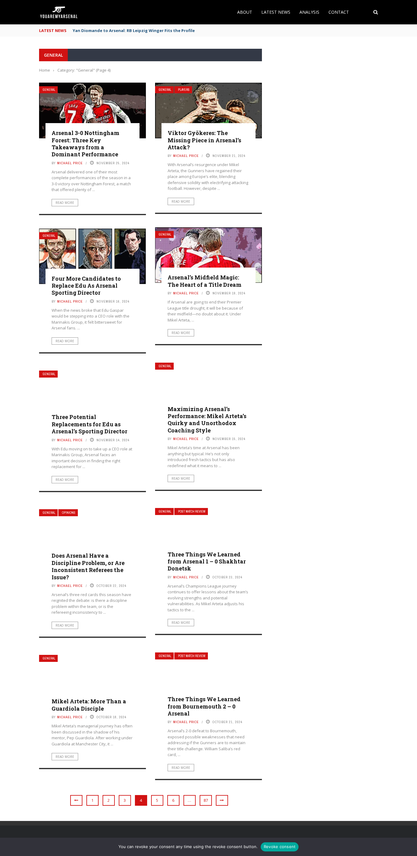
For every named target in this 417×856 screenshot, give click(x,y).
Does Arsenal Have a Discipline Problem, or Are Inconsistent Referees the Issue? (88, 566)
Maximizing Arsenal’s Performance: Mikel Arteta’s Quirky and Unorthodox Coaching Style (207, 419)
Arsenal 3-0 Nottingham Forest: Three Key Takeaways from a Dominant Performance (85, 143)
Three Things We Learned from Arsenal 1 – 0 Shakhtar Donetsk (207, 561)
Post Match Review (191, 511)
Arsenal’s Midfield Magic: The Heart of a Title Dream (204, 281)
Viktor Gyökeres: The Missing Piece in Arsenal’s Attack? (204, 140)
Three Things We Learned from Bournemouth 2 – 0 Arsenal (204, 706)
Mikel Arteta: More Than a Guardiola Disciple (89, 705)
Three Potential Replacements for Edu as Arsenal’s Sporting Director (89, 424)
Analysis (309, 12)
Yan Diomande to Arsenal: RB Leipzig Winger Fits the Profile (134, 30)
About (244, 12)
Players (184, 90)
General (49, 90)
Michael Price (70, 163)
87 (206, 800)
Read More (65, 203)
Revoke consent (280, 846)
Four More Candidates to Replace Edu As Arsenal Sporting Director (86, 286)
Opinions (68, 513)
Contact (338, 12)
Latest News (275, 12)
